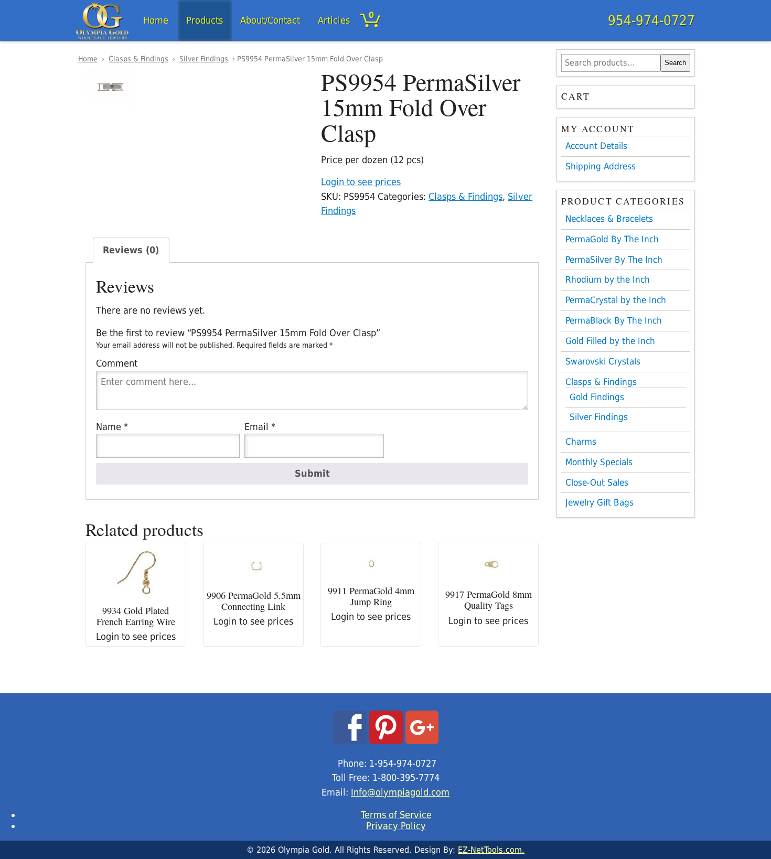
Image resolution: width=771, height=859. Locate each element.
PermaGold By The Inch (612, 239)
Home (155, 20)
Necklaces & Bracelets (609, 218)
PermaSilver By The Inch (613, 259)
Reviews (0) (131, 249)
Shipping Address (600, 166)
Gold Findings (597, 397)
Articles (334, 20)
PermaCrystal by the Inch (615, 300)
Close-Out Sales (596, 482)
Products (204, 20)
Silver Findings (203, 59)
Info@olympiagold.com (400, 792)
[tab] (131, 250)
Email (259, 426)
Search (675, 63)
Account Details (596, 146)
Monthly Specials (599, 462)
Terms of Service (396, 814)
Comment (116, 363)
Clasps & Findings (138, 59)
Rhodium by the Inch (607, 279)
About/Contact (270, 20)
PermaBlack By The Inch (613, 320)
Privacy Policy (396, 825)
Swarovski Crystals (602, 361)
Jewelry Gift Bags (599, 502)
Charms (580, 441)
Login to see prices (361, 181)
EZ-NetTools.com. (491, 850)
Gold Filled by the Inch (610, 341)
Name (112, 426)
